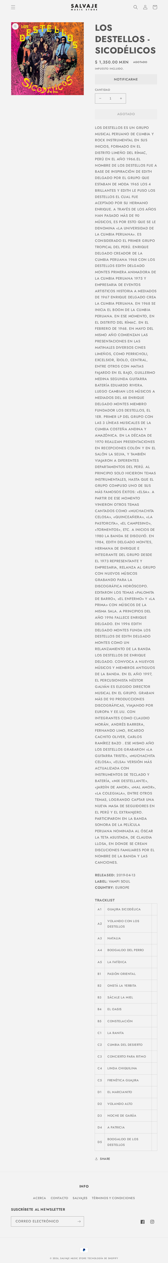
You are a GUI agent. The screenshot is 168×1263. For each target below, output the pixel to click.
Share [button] (105, 1159)
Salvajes (80, 1198)
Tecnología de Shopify (103, 1258)
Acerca (39, 1198)
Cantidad (102, 90)
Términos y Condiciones (113, 1198)
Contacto (59, 1198)
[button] (13, 7)
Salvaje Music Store (73, 1258)
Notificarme (126, 79)
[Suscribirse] (79, 1221)
